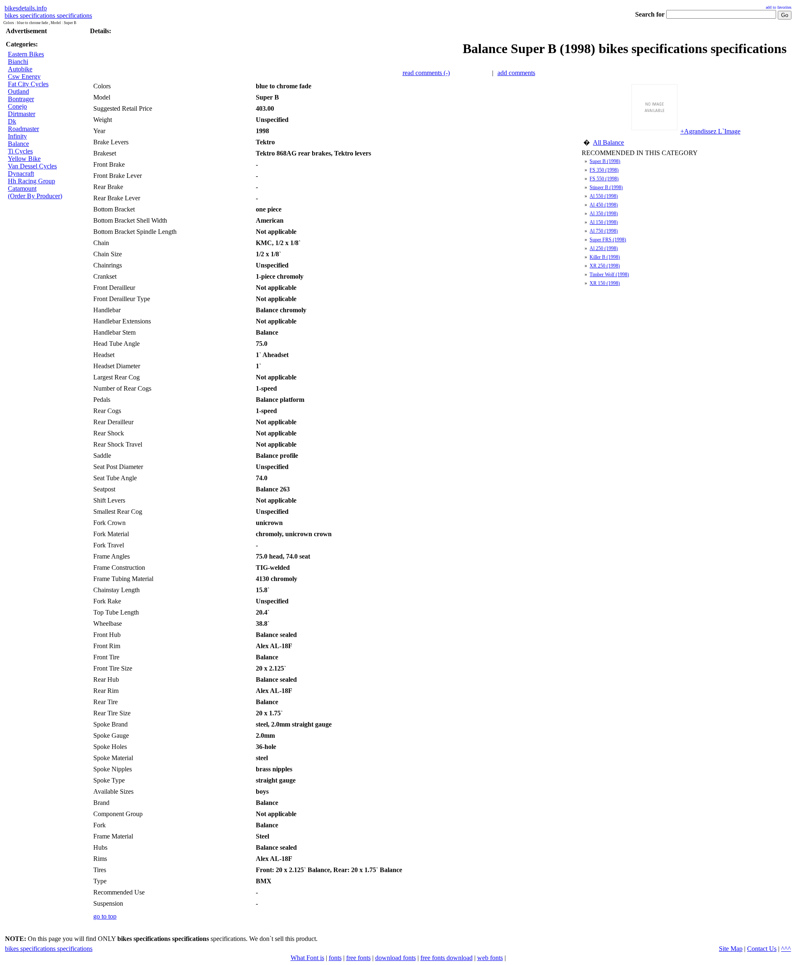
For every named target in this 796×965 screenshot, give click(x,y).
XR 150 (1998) (605, 283)
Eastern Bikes (26, 54)
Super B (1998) (605, 161)
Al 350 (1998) (604, 213)
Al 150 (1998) (604, 222)
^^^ (786, 948)
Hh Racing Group (31, 181)
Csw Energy (24, 76)
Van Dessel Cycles (32, 166)
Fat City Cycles (28, 84)
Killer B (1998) (605, 257)
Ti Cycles (20, 151)
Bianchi (18, 61)
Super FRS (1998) (608, 240)
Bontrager (21, 98)
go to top (104, 916)
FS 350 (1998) (604, 170)
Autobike (20, 69)
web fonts (490, 957)
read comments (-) (426, 72)
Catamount (22, 188)
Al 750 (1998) (604, 231)
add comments (516, 72)
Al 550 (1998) (604, 196)
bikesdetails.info (26, 8)
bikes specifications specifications (48, 15)
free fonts (358, 957)
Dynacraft (21, 173)
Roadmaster (23, 128)
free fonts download (446, 957)
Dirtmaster (21, 113)
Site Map (731, 948)
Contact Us (762, 948)
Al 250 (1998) (604, 248)
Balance (18, 143)
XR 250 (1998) (605, 266)
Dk (12, 121)
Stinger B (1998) (606, 187)
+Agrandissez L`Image (710, 131)
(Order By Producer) (35, 195)
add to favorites (778, 7)
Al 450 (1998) (604, 205)
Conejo (17, 106)
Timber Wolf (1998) (609, 274)
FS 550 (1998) (604, 179)
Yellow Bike (24, 158)
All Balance (608, 142)
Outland (18, 91)
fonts (335, 957)
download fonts (395, 957)
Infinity (17, 136)
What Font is (307, 957)
